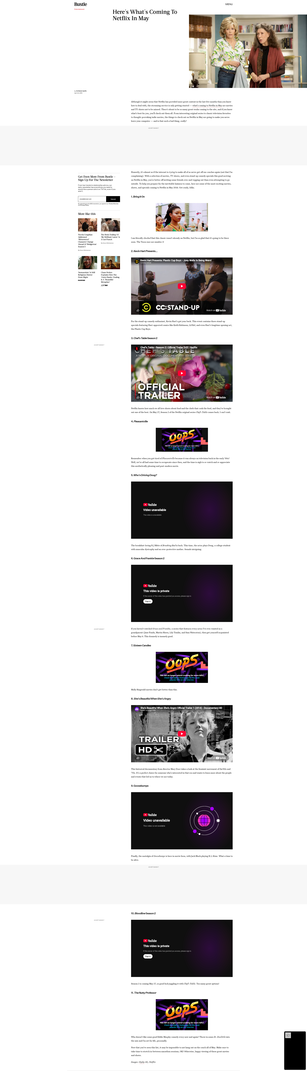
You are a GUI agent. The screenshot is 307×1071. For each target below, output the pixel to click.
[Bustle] (80, 4)
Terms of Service (113, 203)
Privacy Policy (84, 205)
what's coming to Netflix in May (207, 105)
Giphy (142, 1062)
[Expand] (287, 1033)
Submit (113, 199)
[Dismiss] (303, 1033)
